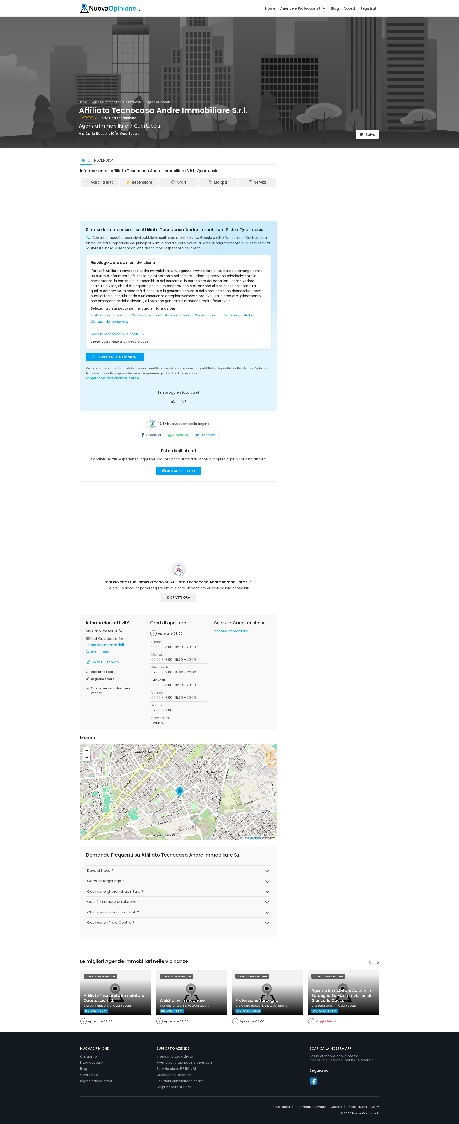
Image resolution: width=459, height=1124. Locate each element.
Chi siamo (88, 1056)
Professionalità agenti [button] (109, 315)
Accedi (349, 8)
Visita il (104, 662)
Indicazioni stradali (107, 644)
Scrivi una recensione (117, 117)
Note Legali (281, 1106)
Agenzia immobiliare (231, 631)
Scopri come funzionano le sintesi (112, 378)
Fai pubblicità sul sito (174, 1087)
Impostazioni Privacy (363, 1106)
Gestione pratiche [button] (238, 315)
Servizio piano (176, 1068)
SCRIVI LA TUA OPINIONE (117, 356)
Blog (335, 8)
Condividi (153, 435)
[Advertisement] (179, 200)
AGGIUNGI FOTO (180, 470)
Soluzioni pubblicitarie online (180, 1081)
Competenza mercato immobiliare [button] (160, 315)
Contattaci (89, 1075)
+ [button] (86, 751)
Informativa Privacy (311, 1106)
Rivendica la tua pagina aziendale (185, 1062)
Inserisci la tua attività (175, 1056)
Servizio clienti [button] (207, 315)
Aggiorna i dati (102, 671)
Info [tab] (86, 160)
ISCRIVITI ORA (178, 597)
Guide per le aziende (174, 1075)
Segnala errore (102, 679)
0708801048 (101, 652)
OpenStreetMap (251, 838)
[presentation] (370, 962)
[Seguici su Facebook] (313, 1080)
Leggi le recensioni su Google (115, 334)
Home (270, 8)
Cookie (336, 1106)
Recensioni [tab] (104, 160)
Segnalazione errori (96, 1081)
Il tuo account (92, 1062)
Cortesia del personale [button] (109, 322)
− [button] (86, 758)
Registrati (368, 8)
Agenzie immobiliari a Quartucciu (116, 102)
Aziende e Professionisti (301, 8)
